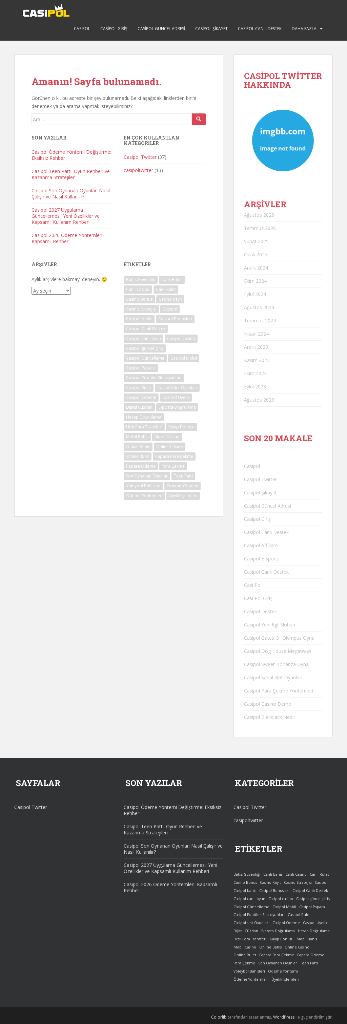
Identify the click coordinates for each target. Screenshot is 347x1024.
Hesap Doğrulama (143, 417)
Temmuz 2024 (260, 320)
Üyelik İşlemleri (183, 495)
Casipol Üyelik (175, 397)
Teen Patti (183, 476)
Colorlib (219, 1017)
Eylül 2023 (255, 386)
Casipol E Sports (262, 558)
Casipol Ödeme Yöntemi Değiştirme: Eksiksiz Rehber (71, 155)
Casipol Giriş (113, 28)
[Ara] (199, 119)
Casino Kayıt (170, 299)
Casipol (82, 28)
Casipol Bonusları (175, 319)
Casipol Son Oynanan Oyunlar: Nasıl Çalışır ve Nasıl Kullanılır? (71, 193)
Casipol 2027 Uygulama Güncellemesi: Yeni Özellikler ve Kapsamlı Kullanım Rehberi (66, 216)
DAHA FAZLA (304, 28)
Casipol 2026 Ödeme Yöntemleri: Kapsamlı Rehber (67, 238)
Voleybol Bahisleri (143, 486)
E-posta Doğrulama (177, 407)
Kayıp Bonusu (181, 427)
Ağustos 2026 (259, 215)
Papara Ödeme (141, 466)
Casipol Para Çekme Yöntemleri (278, 690)
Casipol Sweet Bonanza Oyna (276, 664)
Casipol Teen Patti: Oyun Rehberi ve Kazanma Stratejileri (71, 174)
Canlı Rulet (166, 289)
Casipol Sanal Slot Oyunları (273, 677)
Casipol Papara (141, 368)
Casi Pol (253, 585)
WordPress (283, 1017)
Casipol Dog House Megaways (277, 651)
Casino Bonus (139, 299)
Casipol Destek (260, 611)
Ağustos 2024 (259, 307)
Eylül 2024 (255, 294)
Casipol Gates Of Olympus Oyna (279, 638)
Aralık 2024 (256, 267)
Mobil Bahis (137, 437)
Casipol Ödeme (141, 397)
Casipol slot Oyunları (177, 387)
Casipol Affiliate (261, 545)
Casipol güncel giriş (144, 348)
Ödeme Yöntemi (182, 486)
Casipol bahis (139, 319)
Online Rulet (137, 456)
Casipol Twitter (140, 157)
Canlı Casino (138, 289)
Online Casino (169, 446)
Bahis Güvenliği (140, 279)
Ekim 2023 (255, 373)
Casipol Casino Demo (267, 704)
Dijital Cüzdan (139, 407)
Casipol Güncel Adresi (161, 28)
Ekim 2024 (255, 281)
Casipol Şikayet (211, 28)
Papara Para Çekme (174, 456)
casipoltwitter (138, 170)
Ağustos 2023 (259, 400)
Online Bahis (138, 446)
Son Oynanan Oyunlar (147, 476)
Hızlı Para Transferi (144, 427)
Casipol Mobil (183, 358)
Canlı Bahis (171, 279)
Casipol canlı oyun (143, 338)
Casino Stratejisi (141, 309)
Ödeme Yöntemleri (144, 495)
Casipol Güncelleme (145, 358)
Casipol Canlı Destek (260, 28)
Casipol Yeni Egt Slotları (269, 624)
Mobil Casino (167, 437)
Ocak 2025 (255, 254)
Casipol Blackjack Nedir (269, 717)
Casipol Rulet (138, 387)
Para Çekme (173, 466)
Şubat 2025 (256, 241)
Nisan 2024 (256, 333)
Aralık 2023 (256, 347)
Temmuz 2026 (260, 228)
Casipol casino (181, 338)
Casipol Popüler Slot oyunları (154, 378)
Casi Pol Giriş (258, 598)
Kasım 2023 (257, 360)
